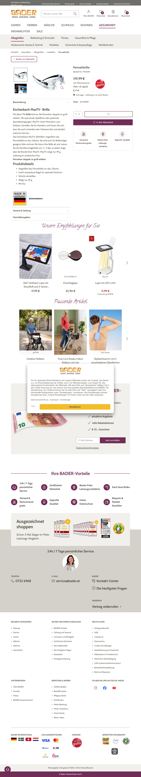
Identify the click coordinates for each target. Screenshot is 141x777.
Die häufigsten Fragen (62, 650)
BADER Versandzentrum (23, 700)
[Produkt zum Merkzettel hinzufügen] (108, 114)
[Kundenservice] (7, 769)
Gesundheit (18, 650)
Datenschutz (99, 641)
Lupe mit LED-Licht (105, 282)
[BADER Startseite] (24, 14)
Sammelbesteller (60, 645)
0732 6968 (23, 581)
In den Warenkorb (104, 122)
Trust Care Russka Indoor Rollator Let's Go (70, 360)
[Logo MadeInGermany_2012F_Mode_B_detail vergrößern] (20, 198)
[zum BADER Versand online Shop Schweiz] (28, 739)
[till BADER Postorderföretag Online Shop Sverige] (21, 739)
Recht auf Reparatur (102, 672)
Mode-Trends (59, 713)
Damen (16, 632)
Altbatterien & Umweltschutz (106, 654)
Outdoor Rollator (35, 358)
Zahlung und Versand (62, 632)
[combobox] (60, 13)
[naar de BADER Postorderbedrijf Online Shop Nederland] (36, 739)
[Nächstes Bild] (21, 93)
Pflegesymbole (60, 695)
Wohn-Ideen (59, 717)
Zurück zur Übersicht (25, 59)
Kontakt (16, 691)
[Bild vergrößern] (62, 88)
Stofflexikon (59, 700)
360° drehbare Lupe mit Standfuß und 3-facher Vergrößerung (35, 285)
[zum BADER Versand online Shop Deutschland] (14, 739)
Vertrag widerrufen (105, 607)
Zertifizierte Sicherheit (63, 641)
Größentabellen (60, 687)
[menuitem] (16, 25)
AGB (96, 632)
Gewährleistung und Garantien (106, 650)
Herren (16, 637)
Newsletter (58, 654)
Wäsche (16, 641)
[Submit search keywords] (75, 13)
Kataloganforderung (62, 659)
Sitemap (16, 628)
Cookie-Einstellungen (103, 645)
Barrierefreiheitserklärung (104, 667)
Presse (15, 695)
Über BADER (18, 687)
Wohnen (16, 645)
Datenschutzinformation (87, 448)
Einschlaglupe (70, 282)
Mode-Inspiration (61, 708)
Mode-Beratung (60, 704)
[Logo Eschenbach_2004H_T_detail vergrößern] (36, 198)
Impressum (98, 637)
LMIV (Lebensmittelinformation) (107, 663)
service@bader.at (68, 581)
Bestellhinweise (60, 691)
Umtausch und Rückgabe (64, 637)
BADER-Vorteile (60, 628)
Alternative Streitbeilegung (105, 659)
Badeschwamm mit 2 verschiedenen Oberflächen (105, 360)
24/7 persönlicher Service (51, 4)
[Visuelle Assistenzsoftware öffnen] (113, 751)
